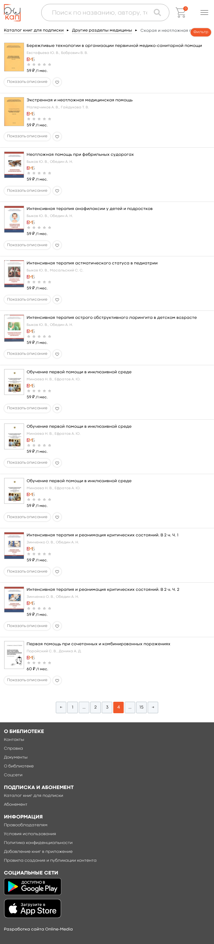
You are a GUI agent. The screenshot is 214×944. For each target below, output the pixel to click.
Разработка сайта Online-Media (38, 929)
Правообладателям (25, 825)
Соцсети (13, 775)
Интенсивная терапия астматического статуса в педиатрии (92, 263)
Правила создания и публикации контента (50, 860)
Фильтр (200, 32)
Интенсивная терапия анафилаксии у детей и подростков (90, 209)
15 (141, 707)
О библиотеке (19, 766)
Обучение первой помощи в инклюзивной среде (79, 372)
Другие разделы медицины (102, 30)
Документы (16, 757)
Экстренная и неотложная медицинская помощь (80, 100)
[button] (204, 12)
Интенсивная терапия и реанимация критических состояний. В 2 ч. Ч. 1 (103, 535)
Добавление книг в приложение (38, 852)
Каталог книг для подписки (34, 30)
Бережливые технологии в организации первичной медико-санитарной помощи (114, 46)
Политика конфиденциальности (38, 843)
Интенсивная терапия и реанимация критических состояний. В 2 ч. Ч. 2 (103, 590)
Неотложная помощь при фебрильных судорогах (80, 155)
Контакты (14, 740)
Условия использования (30, 834)
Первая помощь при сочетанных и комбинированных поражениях (98, 644)
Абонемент (15, 804)
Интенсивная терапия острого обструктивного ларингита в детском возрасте (112, 318)
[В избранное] (57, 82)
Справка (13, 748)
